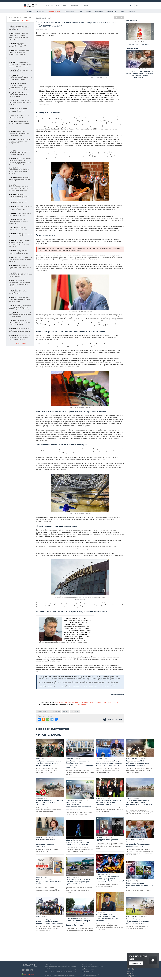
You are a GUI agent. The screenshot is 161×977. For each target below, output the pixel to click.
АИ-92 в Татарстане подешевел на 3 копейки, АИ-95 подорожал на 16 (19, 94)
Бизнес (88, 11)
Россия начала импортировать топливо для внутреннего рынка (18, 291)
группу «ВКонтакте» (75, 702)
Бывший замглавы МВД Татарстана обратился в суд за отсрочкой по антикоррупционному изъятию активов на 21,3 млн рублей (110, 921)
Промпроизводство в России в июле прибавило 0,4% (19, 122)
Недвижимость (69, 11)
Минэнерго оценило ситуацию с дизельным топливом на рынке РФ (19, 179)
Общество (132, 11)
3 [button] (141, 42)
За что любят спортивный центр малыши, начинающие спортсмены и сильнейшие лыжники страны (79, 926)
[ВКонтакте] (116, 17)
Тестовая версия (87, 972)
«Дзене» (83, 704)
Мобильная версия (88, 969)
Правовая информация (131, 969)
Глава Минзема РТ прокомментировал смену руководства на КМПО (19, 110)
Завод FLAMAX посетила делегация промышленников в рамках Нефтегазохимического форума (19, 86)
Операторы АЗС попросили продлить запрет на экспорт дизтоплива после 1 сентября (19, 170)
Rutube (76, 704)
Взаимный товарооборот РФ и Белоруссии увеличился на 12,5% (19, 44)
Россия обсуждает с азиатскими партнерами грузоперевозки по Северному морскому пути (19, 36)
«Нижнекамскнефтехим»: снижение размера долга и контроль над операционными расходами (20, 187)
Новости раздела (20, 343)
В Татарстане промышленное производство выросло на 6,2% (18, 221)
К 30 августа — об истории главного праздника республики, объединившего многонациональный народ (49, 805)
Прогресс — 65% (18, 202)
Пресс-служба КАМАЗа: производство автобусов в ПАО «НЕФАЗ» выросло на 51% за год (20, 307)
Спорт (122, 11)
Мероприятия (111, 11)
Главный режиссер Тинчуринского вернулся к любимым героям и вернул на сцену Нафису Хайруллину (79, 846)
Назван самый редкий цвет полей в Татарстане (20, 214)
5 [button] (145, 69)
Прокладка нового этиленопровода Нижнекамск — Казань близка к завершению (19, 252)
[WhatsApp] (47, 719)
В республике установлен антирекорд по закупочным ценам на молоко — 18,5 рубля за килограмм (139, 766)
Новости (49, 5)
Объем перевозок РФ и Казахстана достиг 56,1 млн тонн (20, 71)
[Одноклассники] (121, 17)
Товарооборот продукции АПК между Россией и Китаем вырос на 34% (19, 322)
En (137, 5)
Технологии (99, 11)
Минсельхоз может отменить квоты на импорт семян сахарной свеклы (19, 299)
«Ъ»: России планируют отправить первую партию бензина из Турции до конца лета (20, 208)
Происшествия (101, 912)
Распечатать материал (115, 719)
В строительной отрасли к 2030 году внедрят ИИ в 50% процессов (20, 267)
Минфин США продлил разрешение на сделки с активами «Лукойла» (20, 259)
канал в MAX (88, 702)
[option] (140, 31)
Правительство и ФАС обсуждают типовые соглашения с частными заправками (20, 314)
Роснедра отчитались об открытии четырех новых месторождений (20, 141)
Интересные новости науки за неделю (139, 887)
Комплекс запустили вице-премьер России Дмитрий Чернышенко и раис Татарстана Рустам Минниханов (110, 805)
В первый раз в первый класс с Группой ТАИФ (18, 228)
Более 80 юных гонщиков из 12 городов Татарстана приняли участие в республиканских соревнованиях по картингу (79, 885)
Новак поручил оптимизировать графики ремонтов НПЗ (20, 234)
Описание (130, 972)
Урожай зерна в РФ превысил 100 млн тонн (19, 116)
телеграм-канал (61, 702)
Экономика (40, 11)
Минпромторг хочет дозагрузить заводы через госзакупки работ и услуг (19, 152)
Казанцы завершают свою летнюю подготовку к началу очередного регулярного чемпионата (48, 766)
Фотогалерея (61, 5)
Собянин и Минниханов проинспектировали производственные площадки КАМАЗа (19, 283)
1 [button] (135, 42)
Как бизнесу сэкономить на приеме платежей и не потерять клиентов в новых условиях (80, 767)
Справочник (74, 5)
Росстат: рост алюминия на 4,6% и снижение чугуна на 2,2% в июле (19, 133)
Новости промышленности (20, 18)
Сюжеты (85, 5)
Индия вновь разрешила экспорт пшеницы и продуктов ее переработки (19, 196)
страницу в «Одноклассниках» (106, 702)
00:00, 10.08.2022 (41, 29)
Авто (80, 11)
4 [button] (144, 42)
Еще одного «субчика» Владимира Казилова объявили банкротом (139, 923)
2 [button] (138, 42)
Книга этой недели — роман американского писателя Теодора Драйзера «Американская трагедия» (48, 885)
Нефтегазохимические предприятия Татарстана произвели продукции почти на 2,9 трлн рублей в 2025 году (20, 161)
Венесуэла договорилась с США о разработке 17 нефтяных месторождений (19, 27)
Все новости (26, 20)
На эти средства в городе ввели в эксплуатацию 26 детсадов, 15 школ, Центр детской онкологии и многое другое (140, 806)
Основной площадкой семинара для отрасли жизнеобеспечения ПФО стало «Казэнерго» (20, 243)
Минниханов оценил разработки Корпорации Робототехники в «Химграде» (19, 52)
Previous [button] (127, 31)
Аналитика (29, 11)
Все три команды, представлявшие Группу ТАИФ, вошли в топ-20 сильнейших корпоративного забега (50, 924)
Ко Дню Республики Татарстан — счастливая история (47, 845)
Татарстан (75, 711)
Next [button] (152, 31)
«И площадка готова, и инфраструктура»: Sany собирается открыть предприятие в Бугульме (20, 330)
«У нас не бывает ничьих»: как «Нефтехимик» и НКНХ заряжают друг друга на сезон (20, 64)
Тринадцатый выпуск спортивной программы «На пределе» (110, 881)
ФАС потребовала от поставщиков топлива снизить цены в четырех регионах (19, 337)
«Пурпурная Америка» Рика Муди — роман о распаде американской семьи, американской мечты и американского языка (110, 844)
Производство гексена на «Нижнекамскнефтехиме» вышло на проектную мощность (20, 77)
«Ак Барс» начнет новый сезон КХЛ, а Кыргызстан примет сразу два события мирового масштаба (109, 766)
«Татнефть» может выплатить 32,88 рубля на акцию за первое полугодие (20, 274)
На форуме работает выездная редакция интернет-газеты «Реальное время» (79, 808)
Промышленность (54, 11)
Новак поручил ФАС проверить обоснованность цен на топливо (20, 102)
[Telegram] (51, 719)
